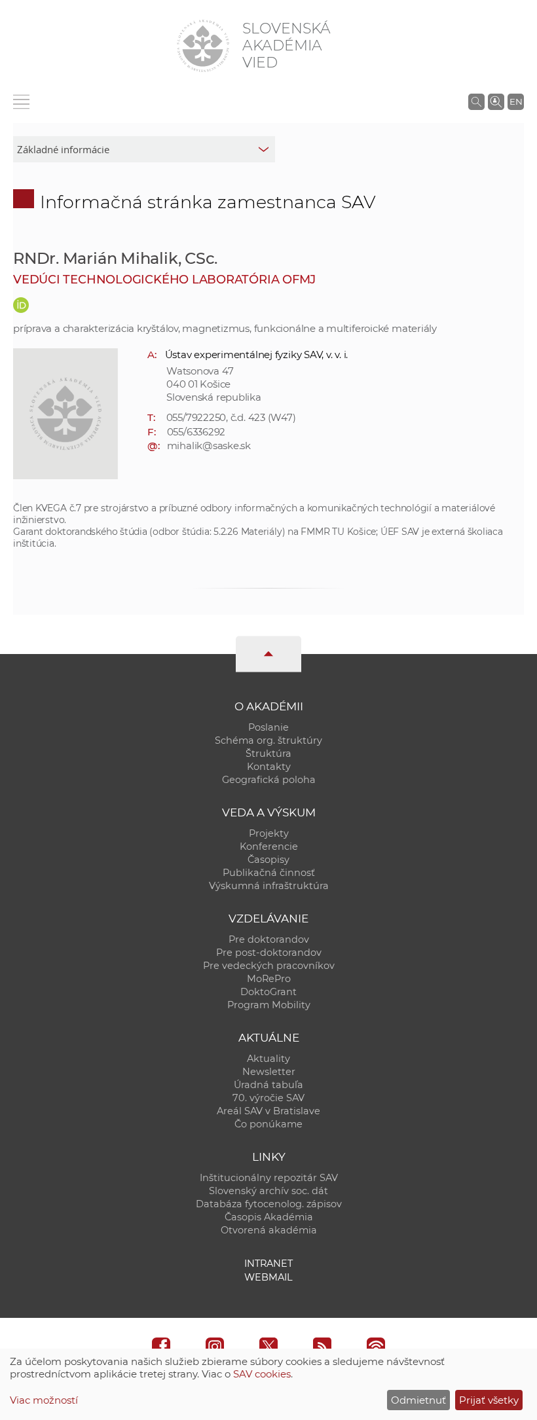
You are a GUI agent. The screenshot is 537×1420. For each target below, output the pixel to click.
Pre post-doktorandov (269, 952)
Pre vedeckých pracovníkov (269, 966)
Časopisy (268, 859)
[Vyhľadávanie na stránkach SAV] (476, 101)
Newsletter (268, 1072)
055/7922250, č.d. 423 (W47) (231, 417)
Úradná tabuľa (268, 1085)
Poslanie (268, 727)
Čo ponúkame (268, 1124)
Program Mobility (268, 1005)
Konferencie (269, 846)
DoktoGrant (268, 992)
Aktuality (268, 1059)
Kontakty (269, 767)
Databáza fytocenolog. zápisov (269, 1204)
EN (516, 101)
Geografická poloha (269, 780)
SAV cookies (262, 1374)
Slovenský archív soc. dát (268, 1191)
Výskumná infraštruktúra (269, 886)
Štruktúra (268, 753)
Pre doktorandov (269, 939)
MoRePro (269, 979)
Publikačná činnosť (269, 873)
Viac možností (44, 1400)
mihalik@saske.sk (209, 445)
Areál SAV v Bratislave (268, 1111)
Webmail (268, 1277)
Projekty (269, 833)
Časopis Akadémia (269, 1217)
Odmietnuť (418, 1400)
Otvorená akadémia (269, 1230)
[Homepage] (203, 46)
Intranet (268, 1263)
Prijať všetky (489, 1400)
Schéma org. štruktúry (268, 740)
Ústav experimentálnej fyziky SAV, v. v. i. (256, 354)
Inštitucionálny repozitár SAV (269, 1178)
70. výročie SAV (268, 1098)
